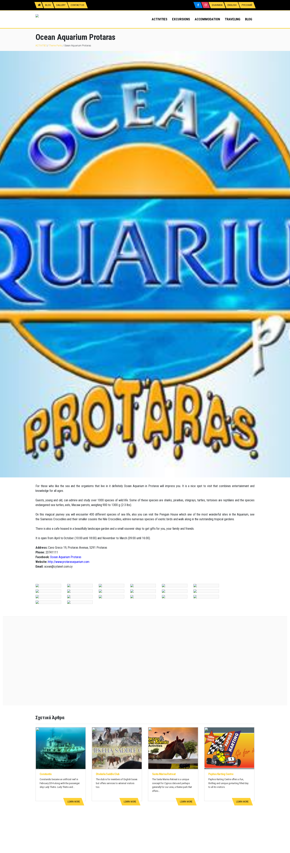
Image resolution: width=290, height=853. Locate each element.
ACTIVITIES (159, 19)
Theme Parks (55, 45)
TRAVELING (232, 19)
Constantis (46, 774)
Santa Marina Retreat (164, 774)
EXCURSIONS (181, 19)
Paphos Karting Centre (220, 774)
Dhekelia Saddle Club (107, 774)
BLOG (248, 19)
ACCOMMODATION (207, 19)
